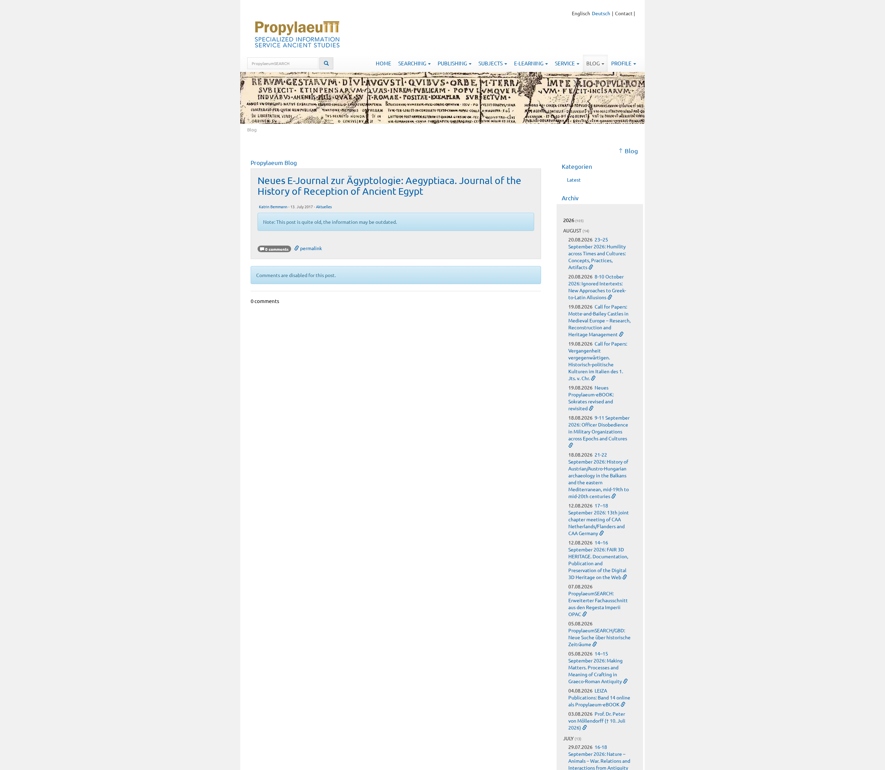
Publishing (453, 63)
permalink (310, 248)
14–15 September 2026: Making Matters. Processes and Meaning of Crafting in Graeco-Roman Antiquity (595, 667)
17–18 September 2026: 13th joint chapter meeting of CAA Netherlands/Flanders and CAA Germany (598, 519)
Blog (593, 63)
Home (383, 63)
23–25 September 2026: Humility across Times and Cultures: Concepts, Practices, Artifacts (597, 253)
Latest (574, 179)
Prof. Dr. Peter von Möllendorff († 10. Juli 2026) (596, 721)
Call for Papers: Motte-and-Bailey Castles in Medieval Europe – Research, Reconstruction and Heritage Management (599, 320)
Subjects (491, 63)
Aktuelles (324, 206)
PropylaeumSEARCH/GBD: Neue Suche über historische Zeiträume (599, 637)
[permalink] (590, 267)
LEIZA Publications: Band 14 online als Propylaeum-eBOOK (599, 697)
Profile (622, 63)
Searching (412, 63)
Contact (624, 13)
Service (565, 63)
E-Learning (529, 63)
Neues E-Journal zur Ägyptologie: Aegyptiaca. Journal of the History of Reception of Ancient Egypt (389, 186)
